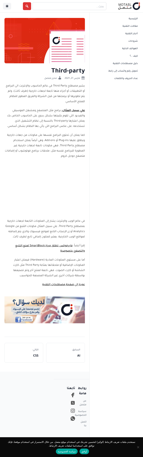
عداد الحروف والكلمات (126, 78)
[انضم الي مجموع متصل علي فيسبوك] (44, 309)
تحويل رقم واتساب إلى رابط (123, 70)
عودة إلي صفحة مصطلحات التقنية (63, 284)
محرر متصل (50, 78)
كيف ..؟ (134, 55)
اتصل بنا (83, 423)
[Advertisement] (44, 188)
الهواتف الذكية (130, 48)
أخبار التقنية (131, 33)
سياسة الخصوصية (83, 412)
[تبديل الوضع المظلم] (7, 6)
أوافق (84, 451)
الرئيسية (133, 18)
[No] (138, 447)
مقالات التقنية (130, 25)
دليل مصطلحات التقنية (125, 63)
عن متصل (83, 402)
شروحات (133, 40)
